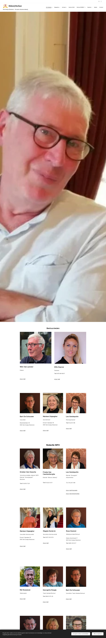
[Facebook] (99, 1)
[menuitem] (49, 7)
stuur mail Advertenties (72, 493)
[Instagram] (101, 1)
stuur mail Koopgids (71, 490)
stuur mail (22, 379)
